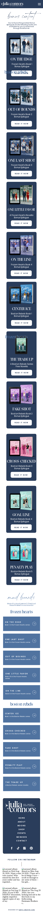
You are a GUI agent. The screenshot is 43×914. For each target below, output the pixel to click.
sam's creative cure (27, 910)
